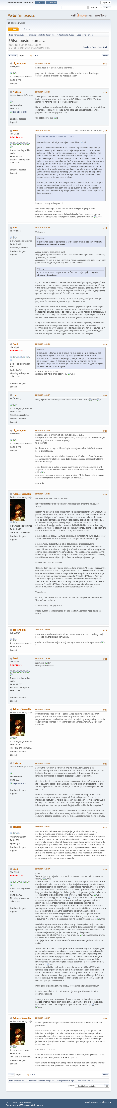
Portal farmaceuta (21, 15)
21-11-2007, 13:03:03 (42, 709)
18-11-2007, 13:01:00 (42, 63)
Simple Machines (25, 1102)
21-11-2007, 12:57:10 (42, 658)
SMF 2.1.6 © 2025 (12, 1102)
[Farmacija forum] (11, 166)
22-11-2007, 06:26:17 (42, 1018)
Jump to (71, 1086)
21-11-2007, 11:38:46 (42, 494)
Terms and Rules (97, 1102)
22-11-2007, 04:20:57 (42, 869)
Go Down (13, 55)
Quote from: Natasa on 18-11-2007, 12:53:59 (56, 136)
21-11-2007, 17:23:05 (42, 827)
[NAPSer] (11, 115)
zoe (15, 227)
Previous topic (89, 47)
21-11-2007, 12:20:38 (42, 630)
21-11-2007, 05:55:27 (42, 130)
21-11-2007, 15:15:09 (42, 763)
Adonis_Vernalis (22, 493)
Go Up (11, 1074)
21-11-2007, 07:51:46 (42, 227)
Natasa (17, 92)
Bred (15, 130)
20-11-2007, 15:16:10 (42, 92)
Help (87, 1102)
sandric (17, 826)
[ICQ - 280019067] (18, 112)
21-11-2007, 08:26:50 (42, 430)
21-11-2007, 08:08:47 (42, 395)
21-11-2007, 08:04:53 (42, 344)
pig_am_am (19, 63)
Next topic (103, 47)
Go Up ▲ (107, 1102)
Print (105, 55)
